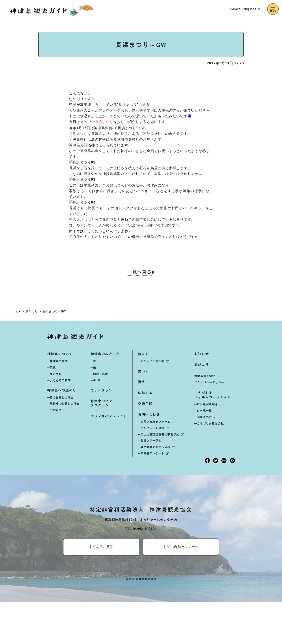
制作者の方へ (206, 417)
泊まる (143, 353)
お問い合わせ (149, 414)
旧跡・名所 (100, 373)
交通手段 (145, 403)
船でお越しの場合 (62, 397)
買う (141, 381)
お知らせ (201, 353)
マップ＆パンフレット (109, 416)
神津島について (60, 353)
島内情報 (56, 373)
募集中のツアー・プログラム (105, 403)
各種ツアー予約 (151, 440)
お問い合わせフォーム (156, 421)
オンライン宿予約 (153, 361)
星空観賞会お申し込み (156, 447)
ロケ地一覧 (204, 410)
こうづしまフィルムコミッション (212, 394)
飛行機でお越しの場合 (65, 403)
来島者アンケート (153, 453)
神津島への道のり (61, 390)
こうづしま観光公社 (210, 423)
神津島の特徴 (59, 361)
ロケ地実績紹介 (207, 404)
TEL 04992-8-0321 (141, 529)
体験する (145, 392)
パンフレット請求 (153, 428)
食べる (143, 371)
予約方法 (56, 410)
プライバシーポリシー (209, 382)
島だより (201, 364)
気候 (53, 367)
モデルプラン (102, 390)
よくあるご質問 (60, 380)
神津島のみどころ (105, 353)
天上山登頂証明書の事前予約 (160, 434)
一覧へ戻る (140, 272)
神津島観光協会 (204, 376)
